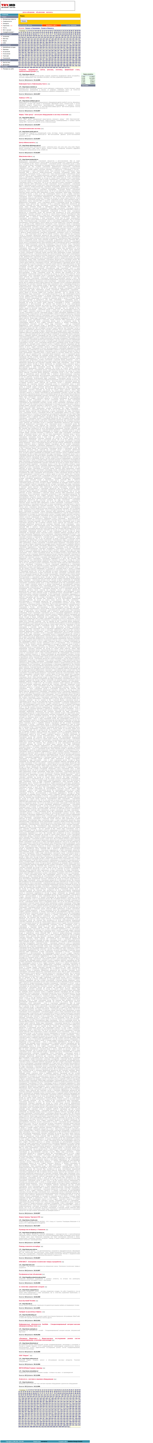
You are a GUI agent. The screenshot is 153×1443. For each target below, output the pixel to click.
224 (28, 46)
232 (52, 46)
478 (34, 66)
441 (49, 62)
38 (34, 32)
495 (22, 67)
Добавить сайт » (51, 25)
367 (79, 56)
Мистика (5, 38)
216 (67, 44)
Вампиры (6, 49)
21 (61, 31)
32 (21, 32)
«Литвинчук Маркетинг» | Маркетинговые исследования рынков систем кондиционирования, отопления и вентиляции (49, 1339)
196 (70, 42)
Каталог (21, 28)
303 (76, 51)
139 (25, 39)
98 (34, 36)
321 (67, 52)
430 (79, 61)
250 (43, 47)
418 (43, 61)
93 (23, 36)
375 (40, 57)
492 (76, 66)
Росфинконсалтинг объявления (30, 1274)
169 (52, 41)
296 (55, 51)
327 (22, 54)
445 (61, 62)
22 (63, 31)
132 (68, 37)
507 (57, 67)
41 (40, 32)
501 (39, 67)
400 (52, 59)
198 (76, 42)
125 (47, 37)
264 (22, 49)
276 (58, 49)
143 (37, 39)
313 (43, 52)
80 (59, 34)
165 (40, 41)
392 (28, 59)
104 (50, 36)
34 (25, 32)
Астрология (6, 51)
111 (71, 36)
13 (44, 31)
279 (67, 49)
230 (46, 46)
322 (70, 52)
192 (58, 42)
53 (65, 32)
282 (76, 49)
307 (25, 52)
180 (22, 42)
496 (25, 67)
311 (37, 52)
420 (49, 61)
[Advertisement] (88, 37)
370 (25, 57)
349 (25, 56)
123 (42, 37)
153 (67, 39)
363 (67, 56)
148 (52, 39)
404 (64, 59)
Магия (5, 40)
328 (25, 54)
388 (79, 57)
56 (71, 32)
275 (55, 49)
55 (69, 32)
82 (63, 34)
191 (55, 42)
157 (79, 39)
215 (64, 44)
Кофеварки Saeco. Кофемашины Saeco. (33, 84)
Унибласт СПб (24, 98)
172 (61, 41)
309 (31, 52)
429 (76, 61)
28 (75, 31)
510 (65, 67)
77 (52, 34)
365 (73, 56)
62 (21, 34)
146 (46, 39)
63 (23, 34)
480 (40, 66)
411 (22, 61)
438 (40, 62)
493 (79, 66)
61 (19, 34)
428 (73, 61)
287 (28, 51)
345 (76, 54)
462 (49, 64)
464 (55, 64)
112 (74, 36)
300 (67, 51)
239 (73, 46)
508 (60, 67)
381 (58, 57)
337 (52, 54)
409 (79, 59)
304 (79, 51)
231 (49, 46)
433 (25, 62)
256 (61, 47)
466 (61, 64)
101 (41, 36)
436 (34, 62)
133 (70, 37)
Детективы (6, 64)
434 (28, 62)
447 (67, 62)
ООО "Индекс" (24, 1355)
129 (59, 37)
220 (79, 44)
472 (79, 64)
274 (52, 49)
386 (73, 57)
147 (49, 39)
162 (31, 41)
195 (67, 42)
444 (58, 62)
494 (19, 67)
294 (49, 51)
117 (25, 37)
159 (22, 41)
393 (31, 59)
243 (22, 47)
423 (58, 61)
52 (63, 32)
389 (19, 59)
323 (73, 52)
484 (52, 66)
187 (43, 42)
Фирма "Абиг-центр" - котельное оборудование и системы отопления (43, 114)
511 (68, 67)
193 (61, 42)
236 (64, 46)
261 (76, 47)
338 (55, 54)
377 (46, 57)
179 (19, 42)
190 (52, 42)
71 (40, 34)
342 (67, 54)
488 (64, 66)
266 (28, 49)
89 (78, 34)
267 (31, 49)
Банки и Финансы (47, 28)
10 (38, 31)
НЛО (4, 43)
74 (46, 34)
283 (79, 49)
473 (19, 66)
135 (76, 37)
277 (61, 49)
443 (55, 62)
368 (19, 57)
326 (19, 54)
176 (73, 41)
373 (34, 57)
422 (55, 61)
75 (48, 34)
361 (61, 56)
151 (61, 39)
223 (25, 46)
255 (58, 47)
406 (70, 59)
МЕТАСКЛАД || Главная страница (30, 1368)
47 (52, 32)
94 (25, 36)
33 (23, 32)
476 (28, 66)
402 (58, 59)
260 (73, 47)
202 (25, 44)
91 (19, 36)
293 (46, 51)
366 (76, 56)
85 (69, 34)
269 (37, 49)
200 (19, 44)
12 (42, 31)
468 (67, 64)
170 (55, 41)
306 (22, 52)
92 (21, 36)
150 (58, 39)
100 (38, 36)
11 (40, 31)
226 (34, 46)
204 (31, 44)
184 (34, 42)
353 (37, 56)
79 (57, 34)
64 (25, 34)
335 (46, 54)
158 (19, 41)
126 (50, 37)
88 (75, 34)
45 (48, 32)
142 (34, 39)
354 (40, 56)
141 (31, 39)
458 (37, 64)
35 (27, 32)
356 (46, 56)
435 (31, 62)
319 (61, 52)
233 (55, 46)
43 (44, 32)
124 (45, 37)
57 (73, 32)
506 (54, 67)
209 (46, 44)
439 (43, 62)
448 (70, 62)
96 (30, 36)
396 (40, 59)
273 (49, 49)
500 (37, 67)
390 (22, 59)
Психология (6, 53)
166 (43, 41)
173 (64, 41)
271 (43, 49)
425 (64, 61)
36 (29, 32)
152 (64, 39)
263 (19, 49)
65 (27, 34)
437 (37, 62)
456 (31, 64)
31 (19, 32)
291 (40, 51)
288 (31, 51)
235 (61, 46)
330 (31, 54)
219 (76, 44)
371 (28, 57)
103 (47, 36)
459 (40, 64)
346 (79, 54)
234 (58, 46)
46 (50, 32)
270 (40, 49)
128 (56, 37)
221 (19, 46)
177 (76, 41)
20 (59, 31)
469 (70, 64)
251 (46, 47)
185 (37, 42)
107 (59, 36)
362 (64, 56)
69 (36, 34)
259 (70, 47)
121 (36, 37)
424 (61, 61)
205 (34, 44)
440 (46, 62)
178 (79, 41)
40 (38, 32)
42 (42, 32)
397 (43, 59)
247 (34, 47)
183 (31, 42)
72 (42, 34)
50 (59, 32)
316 (52, 52)
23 (65, 31)
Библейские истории (9, 47)
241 (79, 46)
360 (58, 56)
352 (34, 56)
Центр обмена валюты (27, 142)
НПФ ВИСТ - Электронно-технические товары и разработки (40, 1262)
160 (25, 41)
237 (67, 46)
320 (64, 52)
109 (65, 36)
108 (62, 36)
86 (71, 34)
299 (64, 51)
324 (76, 52)
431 (19, 62)
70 (38, 34)
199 (79, 42)
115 (19, 37)
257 (64, 47)
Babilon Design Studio (75, 1441)
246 (31, 47)
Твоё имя (6, 56)
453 (22, 64)
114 (79, 36)
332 (37, 54)
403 (61, 59)
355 (43, 56)
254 (55, 47)
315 (49, 52)
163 (34, 41)
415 (34, 61)
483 (49, 66)
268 (34, 49)
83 (65, 34)
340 (61, 54)
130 (62, 37)
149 (55, 39)
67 (32, 34)
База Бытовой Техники (27, 1301)
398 (46, 59)
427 (70, 61)
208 (43, 44)
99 (36, 36)
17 (53, 31)
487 (61, 66)
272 (46, 49)
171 (58, 41)
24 (67, 31)
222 (22, 46)
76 (50, 34)
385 (70, 57)
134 (73, 37)
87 (73, 34)
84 (67, 34)
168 (49, 41)
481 (43, 66)
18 (55, 31)
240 (76, 46)
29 (78, 31)
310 (34, 52)
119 (30, 37)
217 (70, 44)
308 (28, 52)
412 (25, 61)
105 (53, 36)
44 (46, 32)
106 (56, 36)
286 (25, 51)
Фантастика (6, 62)
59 (78, 32)
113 (76, 36)
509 (62, 67)
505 (51, 67)
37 (32, 32)
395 (37, 59)
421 (52, 61)
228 (40, 46)
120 (33, 37)
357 (49, 56)
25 (69, 31)
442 (52, 62)
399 (49, 59)
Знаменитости (7, 21)
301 (70, 51)
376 (43, 57)
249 (40, 47)
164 (37, 41)
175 (70, 41)
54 (67, 32)
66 (29, 34)
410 (19, 61)
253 (52, 47)
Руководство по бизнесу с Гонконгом (32, 1229)
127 (53, 37)
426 (67, 61)
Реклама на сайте (8, 69)
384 (67, 57)
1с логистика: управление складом (31, 1287)
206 (37, 44)
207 (40, 44)
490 (70, 66)
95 (28, 36)
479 (37, 66)
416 (37, 61)
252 (49, 47)
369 (22, 57)
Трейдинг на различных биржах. (30, 1312)
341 (64, 54)
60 (80, 32)
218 (73, 44)
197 (73, 42)
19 (57, 31)
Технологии (6, 58)
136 (79, 37)
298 (61, 51)
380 (55, 57)
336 (49, 54)
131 (65, 37)
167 (46, 41)
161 (28, 41)
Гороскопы (6, 25)
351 (31, 56)
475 (25, 66)
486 (58, 66)
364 (70, 56)
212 (55, 44)
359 (55, 56)
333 (40, 54)
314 (46, 52)
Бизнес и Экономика (32, 28)
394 (34, 59)
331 (34, 54)
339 (58, 54)
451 (79, 62)
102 (44, 36)
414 (31, 61)
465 (58, 64)
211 (52, 44)
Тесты (5, 27)
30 (80, 31)
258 (67, 47)
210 (49, 44)
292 (43, 51)
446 (64, 62)
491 (73, 66)
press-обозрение (29, 12)
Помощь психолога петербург (29, 1246)
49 (57, 32)
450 (76, 62)
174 (67, 41)
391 (25, 59)
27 (73, 31)
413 (28, 61)
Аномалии (6, 36)
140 (28, 39)
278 (64, 49)
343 (70, 54)
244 (25, 47)
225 (31, 46)
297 (58, 51)
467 (64, 64)
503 (45, 67)
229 (43, 46)
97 (32, 36)
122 (39, 37)
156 (76, 39)
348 (22, 56)
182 (28, 42)
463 (52, 64)
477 (31, 66)
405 (67, 59)
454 (25, 64)
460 (43, 64)
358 (52, 56)
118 (28, 37)
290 (37, 51)
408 (76, 59)
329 (28, 54)
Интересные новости (9, 19)
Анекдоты (6, 23)
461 (46, 64)
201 (22, 44)
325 (79, 52)
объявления (40, 12)
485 (55, 66)
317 (55, 52)
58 (75, 32)
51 (61, 32)
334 (43, 54)
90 (80, 34)
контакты (49, 12)
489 (67, 66)
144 (40, 39)
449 (73, 62)
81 (61, 34)
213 (58, 44)
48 (55, 32)
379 (52, 57)
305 (19, 52)
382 (61, 57)
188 (46, 42)
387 (76, 57)
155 (73, 39)
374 (37, 57)
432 (22, 62)
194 (64, 42)
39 (36, 32)
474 (22, 66)
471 (76, 64)
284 (19, 51)
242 (19, 47)
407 (73, 59)
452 (19, 64)
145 (43, 39)
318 (58, 52)
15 (49, 31)
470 (73, 64)
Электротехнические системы (30, 128)
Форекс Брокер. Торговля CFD (29, 1217)
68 (34, 34)
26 (71, 31)
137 (19, 39)
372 (31, 57)
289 (34, 51)
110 (68, 36)
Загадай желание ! (8, 32)
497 (28, 67)
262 (79, 47)
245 (28, 47)
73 (44, 34)
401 (55, 59)
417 (40, 61)
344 (73, 54)
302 (73, 51)
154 (70, 39)
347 (19, 56)
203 (28, 44)
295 (52, 51)
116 (22, 37)
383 (64, 57)
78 (55, 34)
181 (25, 42)
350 (28, 56)
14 (46, 31)
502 (42, 67)
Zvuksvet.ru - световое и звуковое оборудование (36, 1379)
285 (22, 51)
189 (49, 42)
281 (73, 49)
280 (70, 49)
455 (28, 64)
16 (51, 31)
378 (49, 57)
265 (25, 49)
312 (40, 52)
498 (31, 67)
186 (40, 42)
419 (46, 61)
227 (37, 46)
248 (37, 47)
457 (34, 64)
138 (22, 39)
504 (48, 67)
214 (61, 44)
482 (46, 66)
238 (70, 46)
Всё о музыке (7, 30)
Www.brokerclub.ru (25, 156)
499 (34, 67)
